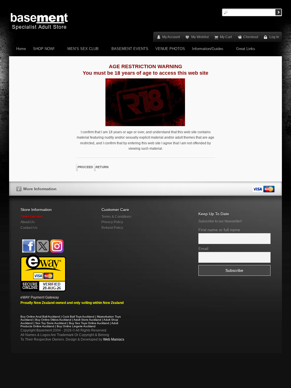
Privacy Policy (112, 222)
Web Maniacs (113, 339)
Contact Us (29, 228)
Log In (274, 37)
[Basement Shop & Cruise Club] (28, 252)
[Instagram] (57, 246)
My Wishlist (200, 37)
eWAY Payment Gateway (39, 297)
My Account (171, 37)
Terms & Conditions (116, 217)
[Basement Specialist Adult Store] (39, 21)
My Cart (226, 37)
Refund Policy (112, 228)
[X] (42, 246)
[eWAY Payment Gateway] (43, 257)
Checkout (250, 37)
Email (203, 248)
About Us (27, 222)
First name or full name (219, 230)
